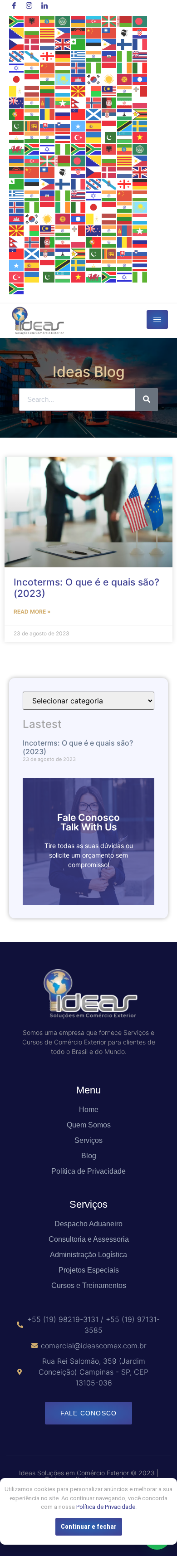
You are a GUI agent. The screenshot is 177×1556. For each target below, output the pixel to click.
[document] (88, 778)
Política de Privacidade (105, 1506)
